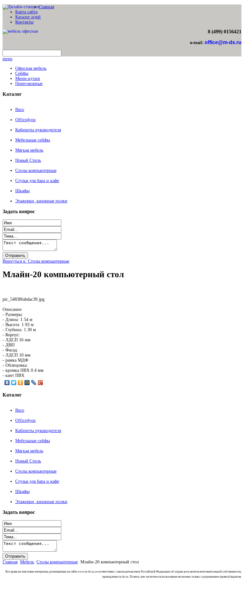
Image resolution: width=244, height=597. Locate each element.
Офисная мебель (30, 68)
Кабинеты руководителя (38, 130)
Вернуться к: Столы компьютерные (36, 261)
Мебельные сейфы (32, 140)
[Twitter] (13, 382)
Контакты (24, 22)
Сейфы (21, 73)
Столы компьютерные (36, 170)
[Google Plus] (40, 382)
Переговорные (29, 83)
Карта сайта (26, 12)
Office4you (25, 119)
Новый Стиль (28, 160)
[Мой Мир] (27, 382)
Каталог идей (28, 17)
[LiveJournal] (33, 382)
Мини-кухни (27, 78)
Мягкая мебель (29, 150)
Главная (46, 6)
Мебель (27, 562)
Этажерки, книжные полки (41, 201)
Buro (19, 109)
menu (7, 58)
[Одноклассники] (20, 382)
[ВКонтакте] (7, 382)
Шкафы (22, 190)
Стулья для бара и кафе (37, 180)
